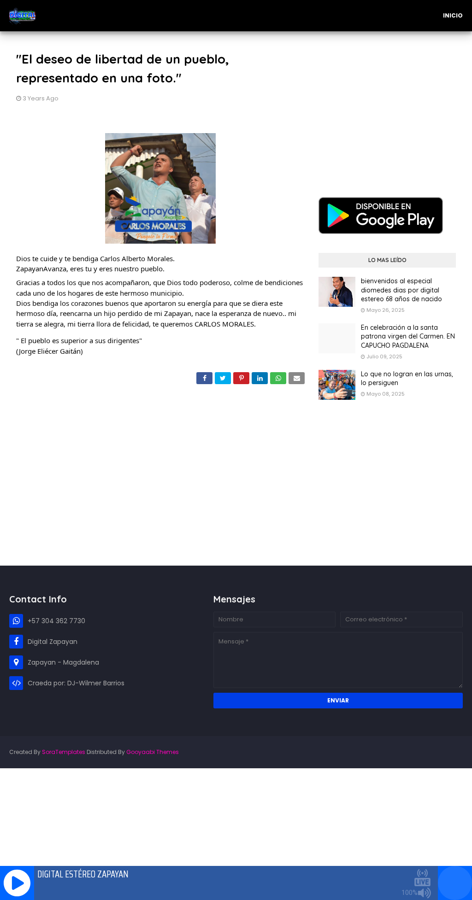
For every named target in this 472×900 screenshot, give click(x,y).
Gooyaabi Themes (152, 752)
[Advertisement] (387, 107)
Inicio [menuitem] (453, 15)
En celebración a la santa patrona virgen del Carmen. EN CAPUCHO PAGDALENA (408, 336)
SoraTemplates (63, 752)
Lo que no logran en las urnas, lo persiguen (407, 378)
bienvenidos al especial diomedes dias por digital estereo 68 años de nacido (401, 290)
